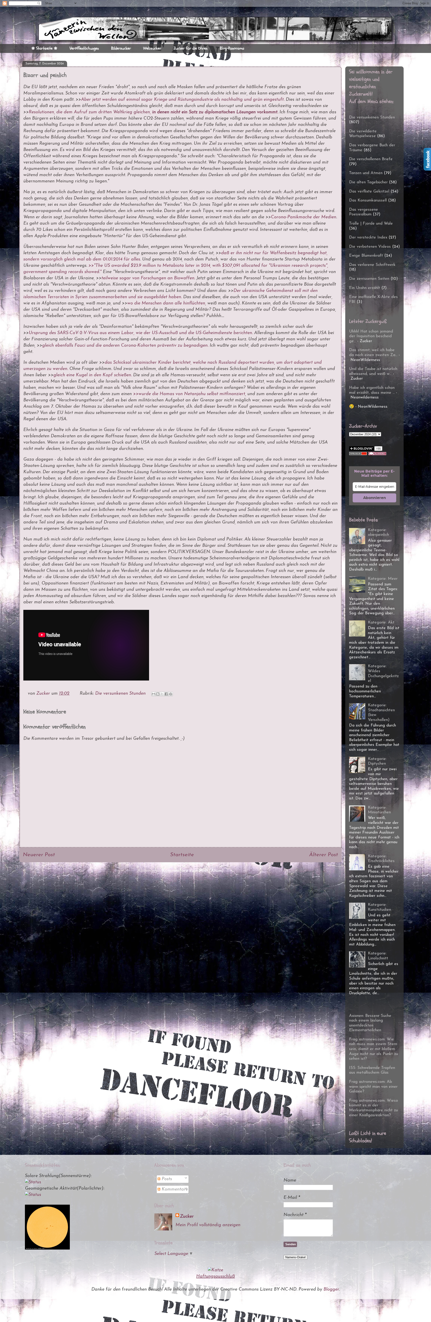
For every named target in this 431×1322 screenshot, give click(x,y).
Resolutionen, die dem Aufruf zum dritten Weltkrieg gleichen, (153, 112)
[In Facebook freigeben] (166, 694)
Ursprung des (43, 333)
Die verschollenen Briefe (371, 159)
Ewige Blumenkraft (366, 256)
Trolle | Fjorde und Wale (371, 224)
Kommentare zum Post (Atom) (193, 871)
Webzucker (152, 48)
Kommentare (174, 1189)
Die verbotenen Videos (370, 247)
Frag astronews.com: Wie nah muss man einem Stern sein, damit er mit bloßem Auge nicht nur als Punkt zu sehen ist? (373, 1049)
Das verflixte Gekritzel (369, 192)
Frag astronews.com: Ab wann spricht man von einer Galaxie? (373, 1087)
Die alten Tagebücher (368, 182)
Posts (166, 1179)
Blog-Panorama (232, 48)
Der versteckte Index (368, 238)
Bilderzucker (121, 48)
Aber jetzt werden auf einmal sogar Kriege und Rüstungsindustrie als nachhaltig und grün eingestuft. (182, 99)
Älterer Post (323, 855)
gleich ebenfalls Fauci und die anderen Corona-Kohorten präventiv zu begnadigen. (125, 345)
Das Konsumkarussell (368, 201)
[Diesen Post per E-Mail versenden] (153, 694)
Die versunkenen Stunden (120, 693)
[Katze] (215, 1270)
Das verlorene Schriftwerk (372, 265)
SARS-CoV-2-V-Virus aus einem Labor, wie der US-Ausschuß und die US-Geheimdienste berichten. (155, 333)
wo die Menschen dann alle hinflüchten (166, 303)
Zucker (187, 1216)
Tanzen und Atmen (366, 173)
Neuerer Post (39, 855)
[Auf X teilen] (162, 694)
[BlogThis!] (158, 694)
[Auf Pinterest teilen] (170, 694)
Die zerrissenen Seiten (369, 279)
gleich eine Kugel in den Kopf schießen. (92, 375)
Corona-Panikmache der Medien (303, 217)
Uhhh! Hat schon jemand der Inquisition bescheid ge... (371, 336)
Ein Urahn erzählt (364, 288)
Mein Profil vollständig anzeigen (208, 1225)
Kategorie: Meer (383, 579)
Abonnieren (374, 498)
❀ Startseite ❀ (44, 48)
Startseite (182, 855)
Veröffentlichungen (84, 48)
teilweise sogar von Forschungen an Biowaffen (147, 278)
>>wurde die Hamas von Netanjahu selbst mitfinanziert (188, 394)
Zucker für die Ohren (190, 48)
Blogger (331, 1289)
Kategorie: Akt (381, 623)
